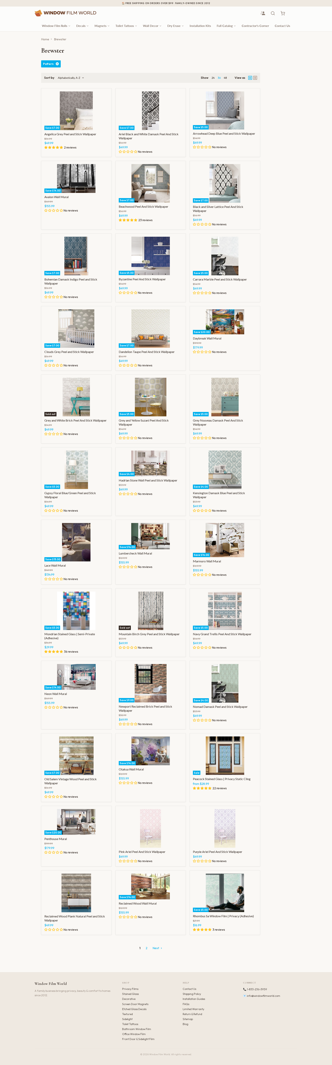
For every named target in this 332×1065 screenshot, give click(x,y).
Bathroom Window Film (136, 1029)
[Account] (262, 13)
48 (225, 78)
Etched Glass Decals (134, 1009)
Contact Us (189, 988)
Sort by (49, 77)
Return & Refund (192, 1014)
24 (213, 78)
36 (219, 78)
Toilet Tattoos (130, 1024)
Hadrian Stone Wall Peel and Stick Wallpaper (148, 480)
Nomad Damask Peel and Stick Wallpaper (220, 706)
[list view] (255, 78)
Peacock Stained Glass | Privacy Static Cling (222, 779)
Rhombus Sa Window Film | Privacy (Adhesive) (223, 916)
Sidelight (127, 1019)
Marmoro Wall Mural (207, 561)
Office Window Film (134, 1034)
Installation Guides (194, 998)
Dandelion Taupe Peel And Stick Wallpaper (147, 352)
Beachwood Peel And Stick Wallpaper (143, 206)
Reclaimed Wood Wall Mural (138, 903)
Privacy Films (130, 988)
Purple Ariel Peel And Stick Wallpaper (217, 851)
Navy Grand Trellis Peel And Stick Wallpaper (222, 634)
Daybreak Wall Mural (207, 338)
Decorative (128, 998)
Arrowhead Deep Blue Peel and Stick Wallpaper (224, 133)
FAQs (186, 1004)
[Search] (272, 13)
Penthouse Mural (55, 839)
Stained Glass (130, 993)
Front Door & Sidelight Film (138, 1039)
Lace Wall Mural (55, 565)
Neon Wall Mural (55, 694)
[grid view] (250, 78)
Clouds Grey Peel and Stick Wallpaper (69, 352)
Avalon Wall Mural (56, 197)
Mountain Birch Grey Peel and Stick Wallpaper (149, 634)
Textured (127, 1014)
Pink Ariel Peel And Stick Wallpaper (142, 851)
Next (156, 948)
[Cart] (282, 13)
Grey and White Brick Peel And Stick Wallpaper (75, 420)
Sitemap (188, 1019)
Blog (185, 1024)
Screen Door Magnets (135, 1004)
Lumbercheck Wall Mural (135, 553)
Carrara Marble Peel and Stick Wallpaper (220, 279)
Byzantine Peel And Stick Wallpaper (142, 279)
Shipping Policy (192, 993)
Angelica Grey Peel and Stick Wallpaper (70, 134)
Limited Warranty (193, 1009)
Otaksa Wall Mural (131, 769)
